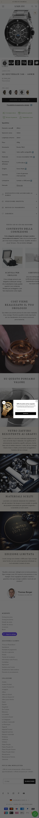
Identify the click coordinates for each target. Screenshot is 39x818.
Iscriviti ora (25, 413)
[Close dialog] (37, 401)
